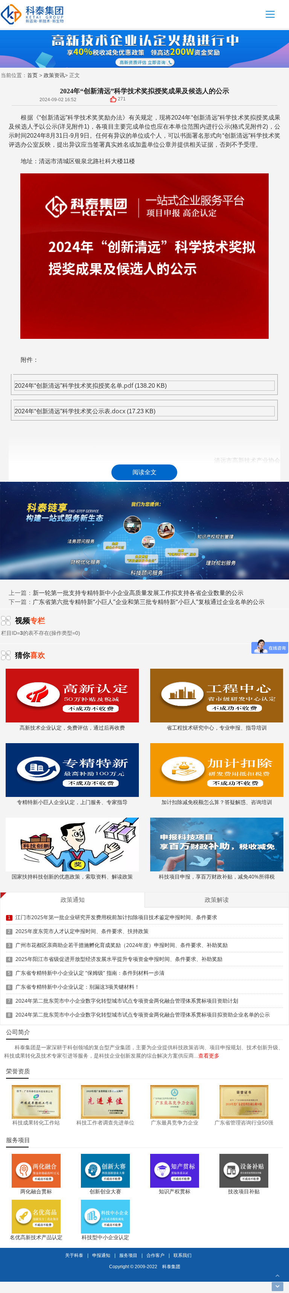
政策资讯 (54, 75)
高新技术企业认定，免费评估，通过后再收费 (72, 727)
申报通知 (101, 1255)
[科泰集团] (32, 14)
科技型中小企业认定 (105, 1237)
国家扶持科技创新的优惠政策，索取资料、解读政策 (72, 876)
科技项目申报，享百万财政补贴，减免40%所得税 (217, 876)
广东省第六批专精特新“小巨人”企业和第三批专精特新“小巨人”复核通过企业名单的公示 (149, 602)
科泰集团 (171, 1266)
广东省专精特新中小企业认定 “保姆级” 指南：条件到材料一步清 (89, 972)
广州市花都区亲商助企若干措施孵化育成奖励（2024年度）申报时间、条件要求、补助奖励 (121, 945)
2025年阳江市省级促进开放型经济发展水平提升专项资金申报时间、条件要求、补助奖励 (118, 958)
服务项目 (128, 1255)
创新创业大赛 (105, 1191)
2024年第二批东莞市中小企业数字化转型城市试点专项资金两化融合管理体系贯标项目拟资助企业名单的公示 (142, 1014)
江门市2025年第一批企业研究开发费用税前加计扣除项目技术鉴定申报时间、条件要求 (116, 917)
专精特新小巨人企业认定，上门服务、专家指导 (72, 802)
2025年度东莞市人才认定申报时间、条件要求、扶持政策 (82, 931)
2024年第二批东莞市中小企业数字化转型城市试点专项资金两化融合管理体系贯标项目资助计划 (126, 1000)
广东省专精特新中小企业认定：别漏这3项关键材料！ (77, 986)
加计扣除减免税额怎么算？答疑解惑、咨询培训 (216, 802)
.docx (117, 411)
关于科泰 (74, 1255)
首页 (32, 75)
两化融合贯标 (36, 1191)
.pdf (127, 385)
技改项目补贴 (244, 1191)
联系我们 (182, 1255)
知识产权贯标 (174, 1191)
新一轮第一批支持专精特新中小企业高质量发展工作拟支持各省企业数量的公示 (138, 593)
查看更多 (208, 1055)
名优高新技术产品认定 (36, 1237)
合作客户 (155, 1255)
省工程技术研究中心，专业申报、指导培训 (217, 727)
